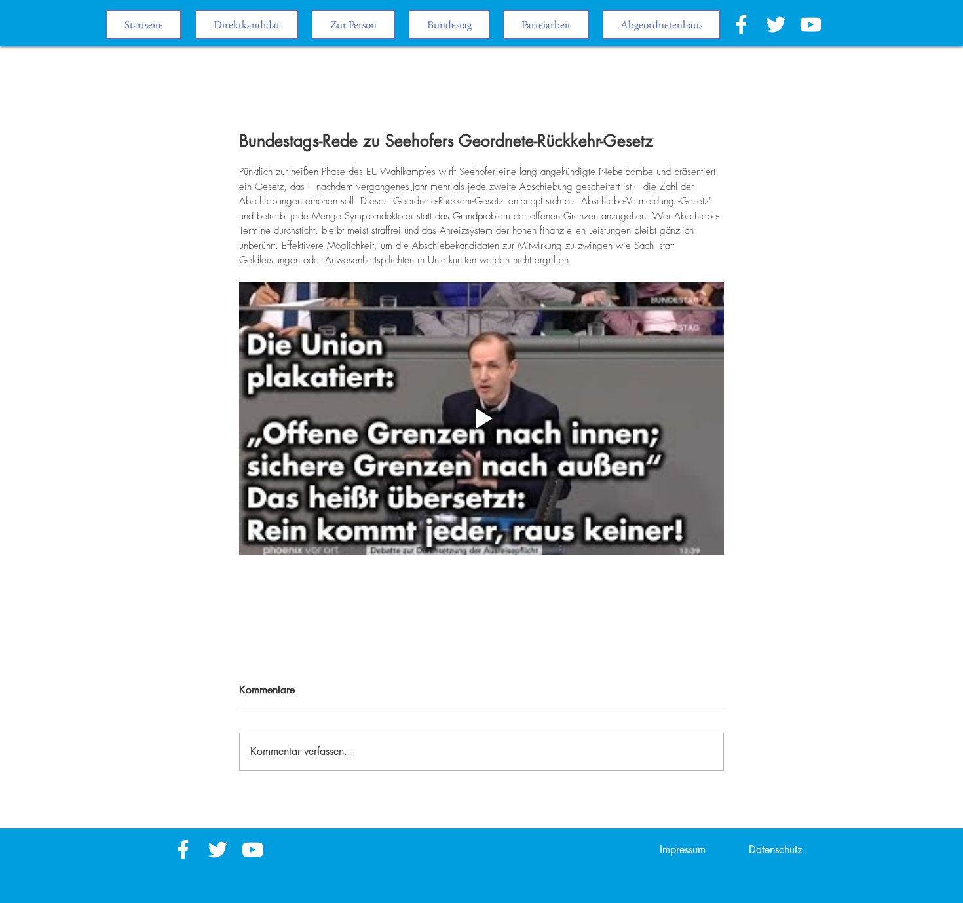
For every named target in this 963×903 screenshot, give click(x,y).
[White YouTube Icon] (810, 24)
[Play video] (481, 418)
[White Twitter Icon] (776, 24)
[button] (449, 24)
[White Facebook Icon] (741, 24)
